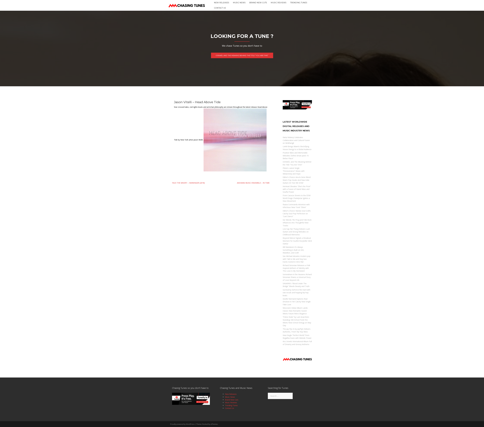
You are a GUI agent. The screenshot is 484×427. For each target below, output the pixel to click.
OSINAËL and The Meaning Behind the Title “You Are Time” (242, 55)
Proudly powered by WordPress (182, 424)
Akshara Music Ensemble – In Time (253, 183)
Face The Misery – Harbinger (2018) (188, 183)
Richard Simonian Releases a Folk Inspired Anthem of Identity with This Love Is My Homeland (296, 268)
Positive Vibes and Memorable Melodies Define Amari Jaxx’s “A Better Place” (296, 156)
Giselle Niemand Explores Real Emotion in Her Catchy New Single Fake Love (297, 302)
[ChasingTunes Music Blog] (186, 5)
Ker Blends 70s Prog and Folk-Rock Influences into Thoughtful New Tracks (297, 223)
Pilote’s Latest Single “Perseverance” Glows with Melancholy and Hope (294, 171)
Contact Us (220, 8)
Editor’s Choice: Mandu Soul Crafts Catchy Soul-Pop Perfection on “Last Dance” (297, 214)
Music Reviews (278, 3)
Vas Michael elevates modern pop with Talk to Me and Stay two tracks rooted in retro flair (296, 259)
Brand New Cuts (258, 3)
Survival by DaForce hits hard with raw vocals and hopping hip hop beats (296, 293)
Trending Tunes (298, 3)
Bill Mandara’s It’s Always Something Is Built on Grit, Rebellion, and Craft (293, 250)
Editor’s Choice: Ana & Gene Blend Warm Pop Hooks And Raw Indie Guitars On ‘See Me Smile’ (297, 180)
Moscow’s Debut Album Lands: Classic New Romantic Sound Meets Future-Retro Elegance (295, 311)
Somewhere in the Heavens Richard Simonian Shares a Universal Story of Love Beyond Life (297, 277)
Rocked (205, 424)
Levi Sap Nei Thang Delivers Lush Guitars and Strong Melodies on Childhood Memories (296, 232)
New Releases (221, 3)
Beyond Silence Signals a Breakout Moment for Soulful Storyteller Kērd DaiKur (297, 241)
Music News (239, 3)
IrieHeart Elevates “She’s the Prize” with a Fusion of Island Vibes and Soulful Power (297, 189)
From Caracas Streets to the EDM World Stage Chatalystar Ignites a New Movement (296, 198)
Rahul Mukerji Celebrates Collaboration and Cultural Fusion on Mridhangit (296, 140)
